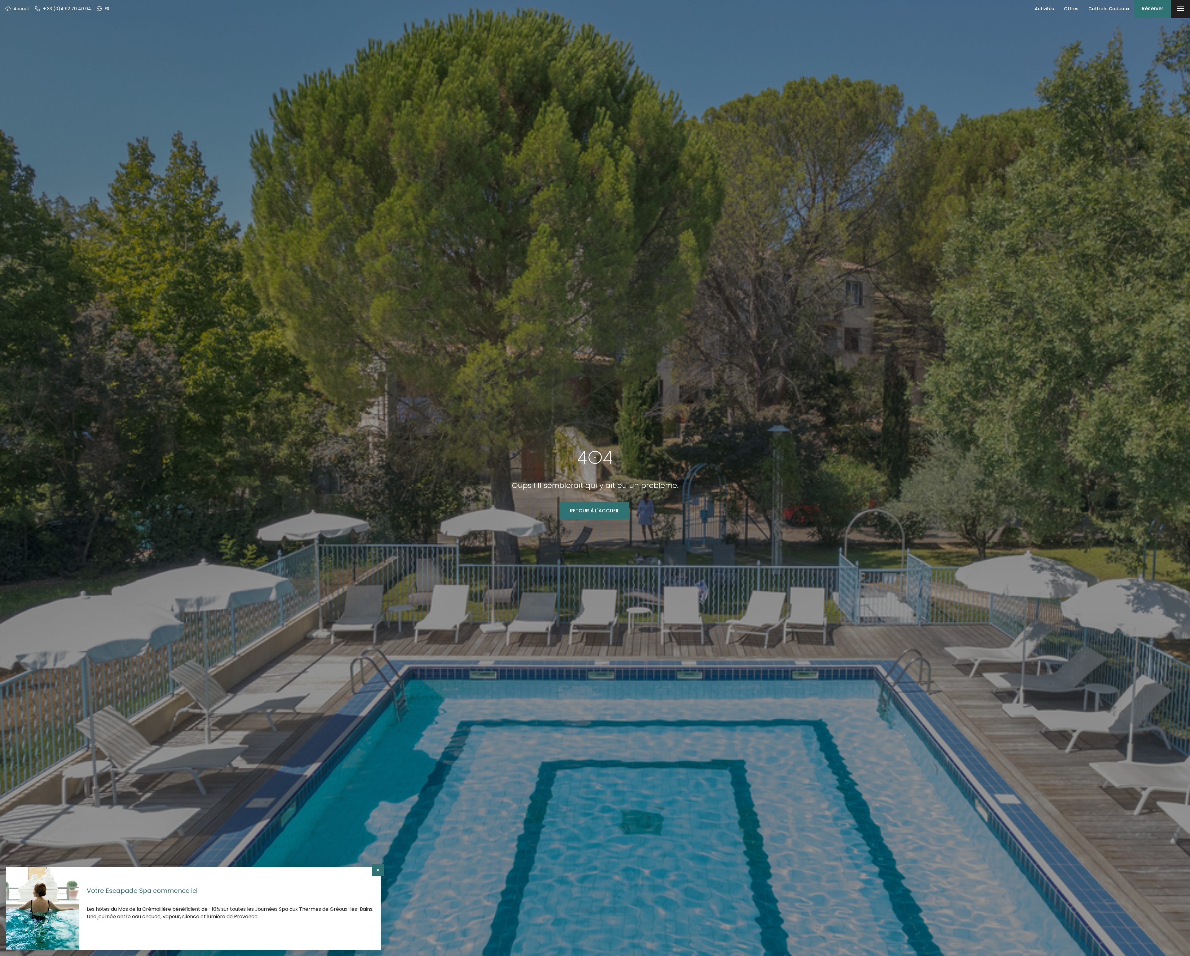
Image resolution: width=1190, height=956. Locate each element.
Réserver (1152, 8)
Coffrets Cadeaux (1108, 9)
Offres (1071, 9)
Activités (1044, 9)
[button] (102, 9)
